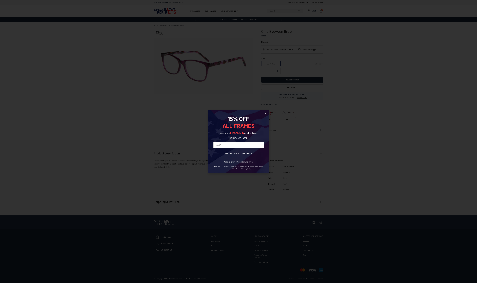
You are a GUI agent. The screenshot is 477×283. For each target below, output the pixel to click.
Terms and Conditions (233, 169)
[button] (265, 114)
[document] (238, 141)
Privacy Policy (246, 169)
